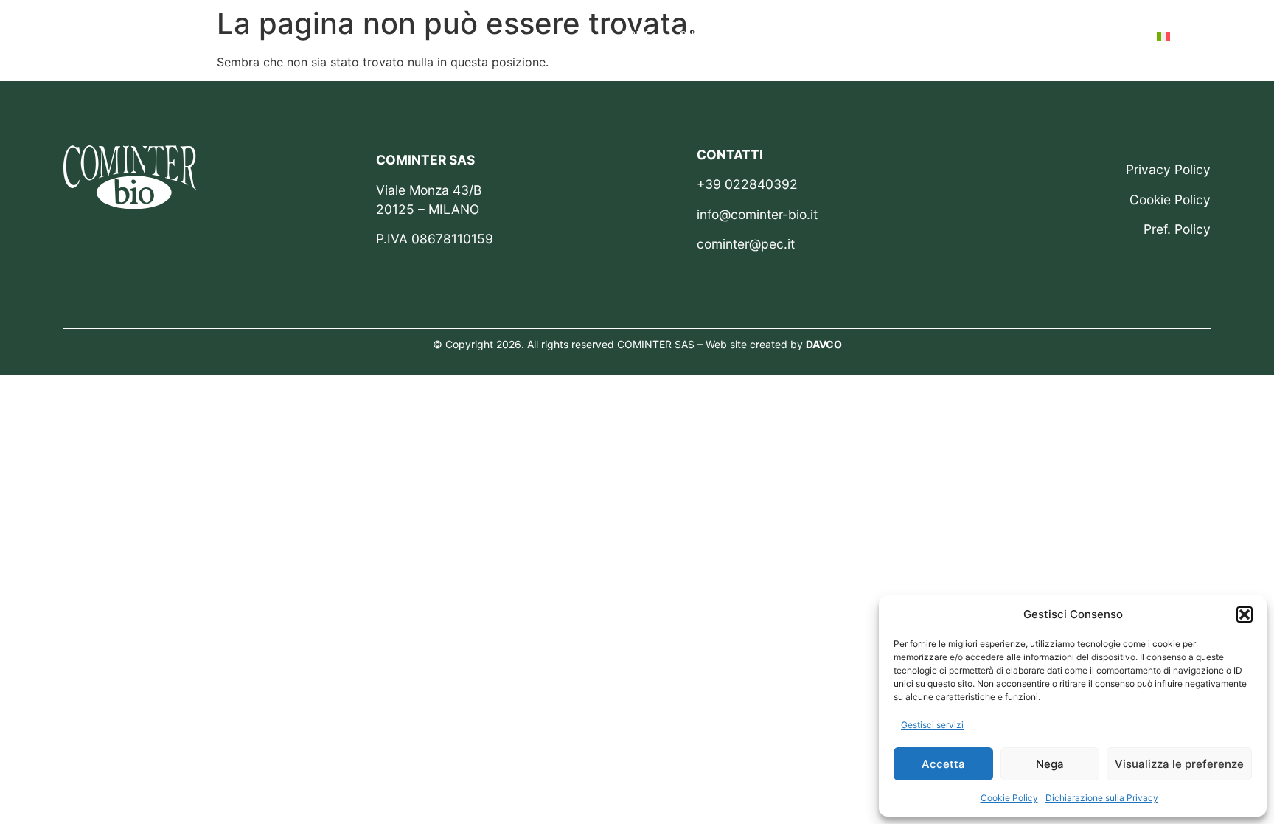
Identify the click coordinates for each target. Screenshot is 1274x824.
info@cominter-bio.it (757, 214)
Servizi (780, 36)
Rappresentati (1007, 36)
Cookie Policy (1009, 797)
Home (636, 36)
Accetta (943, 764)
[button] (1244, 614)
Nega (1050, 764)
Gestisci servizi (932, 724)
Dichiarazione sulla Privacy (1101, 797)
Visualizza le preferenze (1179, 764)
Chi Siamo (705, 36)
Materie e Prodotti (882, 36)
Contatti (1103, 36)
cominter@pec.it (746, 244)
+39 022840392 (747, 184)
